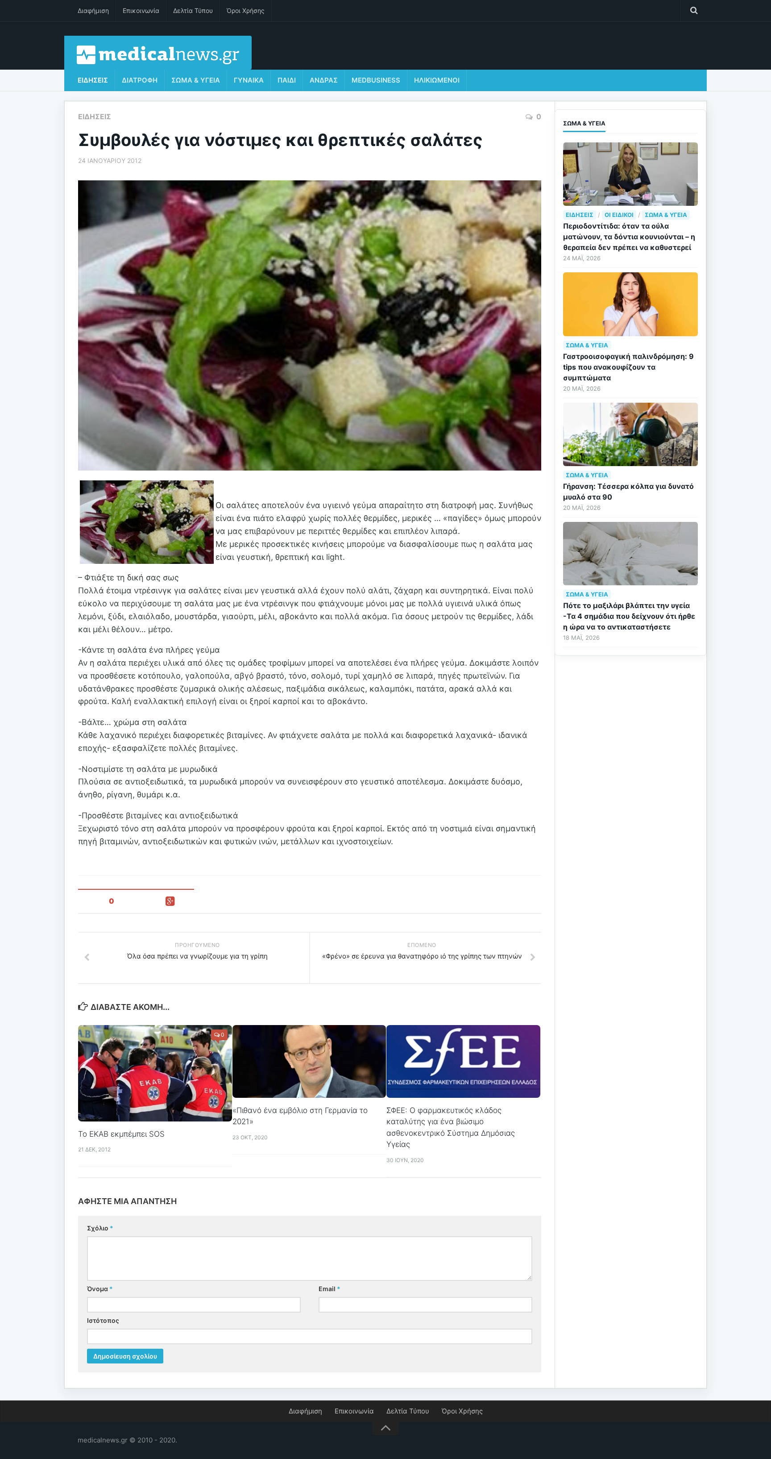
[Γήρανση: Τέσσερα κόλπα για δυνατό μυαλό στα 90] (630, 434)
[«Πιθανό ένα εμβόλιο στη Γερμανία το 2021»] (309, 1061)
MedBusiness (376, 80)
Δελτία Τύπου (193, 10)
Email (329, 1288)
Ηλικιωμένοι (437, 80)
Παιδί (287, 80)
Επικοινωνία (141, 10)
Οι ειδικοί (619, 214)
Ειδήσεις (93, 80)
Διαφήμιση (93, 10)
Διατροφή (140, 80)
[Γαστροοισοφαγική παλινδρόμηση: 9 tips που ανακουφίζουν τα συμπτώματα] (630, 304)
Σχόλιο (100, 1228)
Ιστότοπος (103, 1320)
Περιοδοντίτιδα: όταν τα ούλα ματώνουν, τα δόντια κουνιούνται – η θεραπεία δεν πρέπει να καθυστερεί (629, 236)
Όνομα (100, 1288)
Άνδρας (324, 80)
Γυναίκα (249, 80)
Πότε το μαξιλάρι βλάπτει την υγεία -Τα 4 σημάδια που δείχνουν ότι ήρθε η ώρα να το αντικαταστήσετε (629, 616)
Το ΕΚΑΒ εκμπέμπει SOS (121, 1134)
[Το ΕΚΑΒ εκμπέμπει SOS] (155, 1073)
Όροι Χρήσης (246, 10)
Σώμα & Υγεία (195, 80)
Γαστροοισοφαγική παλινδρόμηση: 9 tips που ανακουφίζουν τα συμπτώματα (628, 367)
